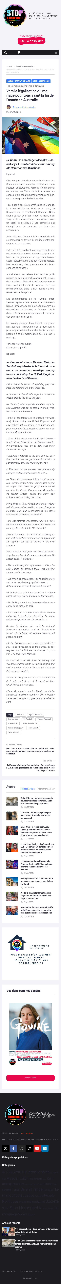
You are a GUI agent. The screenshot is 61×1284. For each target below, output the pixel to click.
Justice (28, 1195)
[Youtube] (37, 1148)
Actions (7, 1172)
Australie (20, 715)
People (49, 1195)
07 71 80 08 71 (27, 1133)
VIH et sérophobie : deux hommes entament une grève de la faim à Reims (36, 1230)
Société (52, 1201)
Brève (45, 1179)
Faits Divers (21, 1189)
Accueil (9, 67)
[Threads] (29, 1148)
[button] (56, 52)
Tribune (50, 1209)
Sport (5, 1208)
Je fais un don (30, 1078)
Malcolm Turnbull (44, 719)
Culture (20, 1183)
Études (31, 1214)
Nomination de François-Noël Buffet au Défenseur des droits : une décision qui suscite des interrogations (37, 910)
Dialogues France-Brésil (33, 1184)
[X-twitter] (5, 1148)
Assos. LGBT (18, 1178)
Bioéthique (36, 1178)
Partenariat (39, 1196)
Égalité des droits (35, 715)
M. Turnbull (28, 719)
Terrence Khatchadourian (24, 107)
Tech (45, 1209)
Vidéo (22, 1214)
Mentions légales (9, 1271)
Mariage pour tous (30, 723)
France (37, 1189)
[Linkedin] (45, 1148)
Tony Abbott (33, 728)
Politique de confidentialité (31, 1271)
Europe (47, 1184)
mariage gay (13, 723)
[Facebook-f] (13, 1148)
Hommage (48, 1190)
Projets (23, 1202)
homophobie (13, 719)
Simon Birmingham (15, 728)
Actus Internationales (24, 67)
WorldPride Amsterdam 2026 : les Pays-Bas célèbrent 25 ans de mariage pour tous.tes (36, 895)
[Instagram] (21, 1148)
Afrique (54, 1172)
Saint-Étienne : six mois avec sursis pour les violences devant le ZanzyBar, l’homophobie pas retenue (37, 801)
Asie (4, 1179)
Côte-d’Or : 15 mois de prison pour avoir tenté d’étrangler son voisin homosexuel (36, 815)
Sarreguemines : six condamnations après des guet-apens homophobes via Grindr (37, 881)
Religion (32, 1201)
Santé (41, 1201)
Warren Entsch (13, 732)
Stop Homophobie (41, 81)
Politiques (10, 1201)
